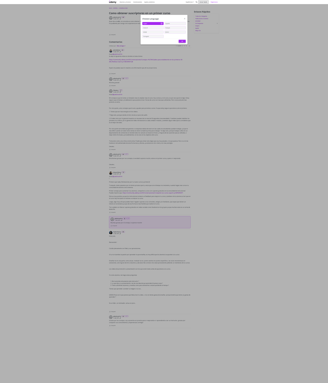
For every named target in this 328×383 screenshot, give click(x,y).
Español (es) (189, 2)
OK (182, 41)
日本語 (145, 32)
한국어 (167, 32)
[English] (112, 2)
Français (167, 28)
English (145, 23)
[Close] (185, 19)
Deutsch (145, 28)
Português (146, 36)
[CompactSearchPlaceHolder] (196, 2)
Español (167, 23)
